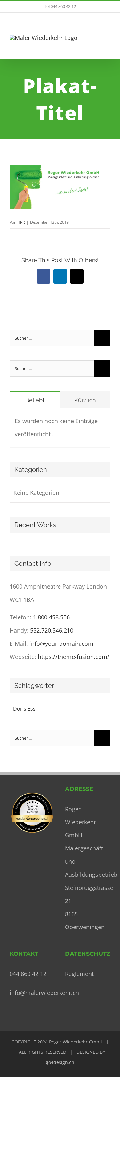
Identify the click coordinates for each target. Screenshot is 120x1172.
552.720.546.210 (51, 630)
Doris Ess (24, 708)
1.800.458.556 (51, 617)
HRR (21, 222)
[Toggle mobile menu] (107, 46)
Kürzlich (85, 400)
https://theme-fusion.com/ (73, 657)
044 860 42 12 (28, 974)
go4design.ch (60, 1062)
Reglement (79, 974)
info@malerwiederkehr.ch (44, 993)
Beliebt (34, 400)
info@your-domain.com (61, 643)
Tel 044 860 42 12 (60, 6)
